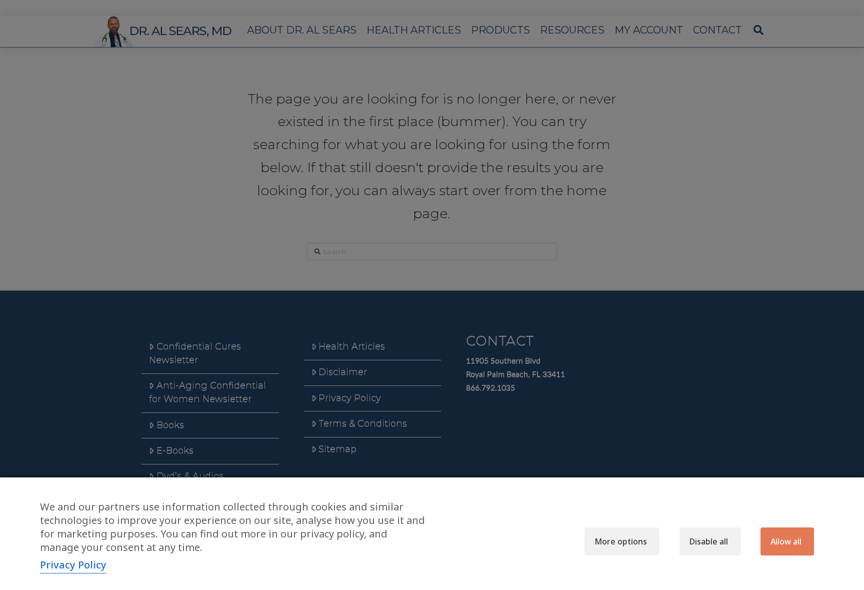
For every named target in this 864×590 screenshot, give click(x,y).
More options (620, 541)
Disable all (709, 541)
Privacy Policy (73, 564)
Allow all (786, 541)
